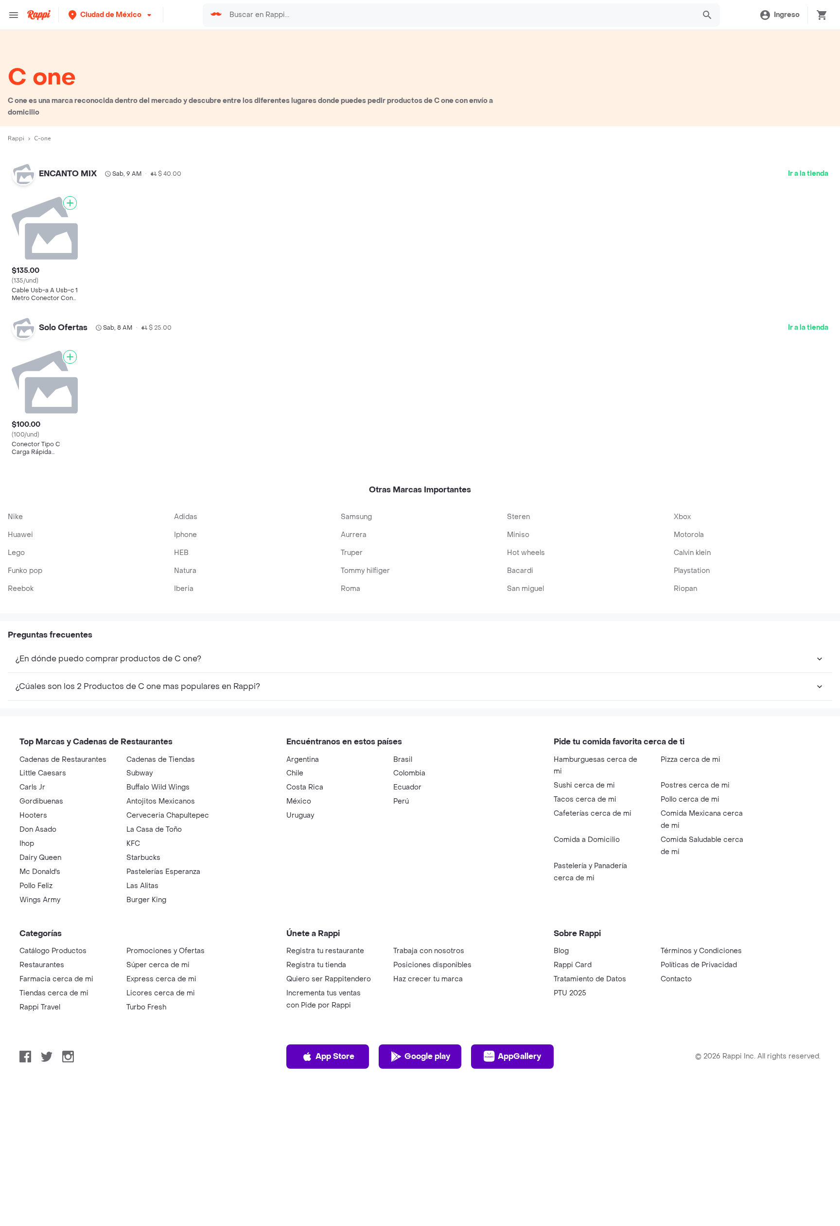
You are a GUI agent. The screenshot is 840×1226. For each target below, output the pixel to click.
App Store (334, 1204)
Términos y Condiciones (701, 1098)
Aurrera (354, 682)
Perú (401, 949)
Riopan (685, 736)
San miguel (525, 736)
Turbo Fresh (146, 1154)
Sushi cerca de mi (584, 933)
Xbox (682, 664)
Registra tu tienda (316, 1112)
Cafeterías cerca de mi (592, 961)
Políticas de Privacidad (699, 1112)
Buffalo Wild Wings (158, 935)
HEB (181, 700)
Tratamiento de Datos (590, 1126)
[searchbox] (459, 15)
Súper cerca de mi (158, 1112)
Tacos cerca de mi (585, 947)
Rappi (16, 138)
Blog (561, 1098)
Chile (294, 920)
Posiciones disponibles (432, 1112)
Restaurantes (41, 1112)
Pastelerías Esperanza (163, 1019)
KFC (133, 991)
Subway (139, 920)
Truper (352, 700)
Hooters (33, 963)
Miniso (518, 682)
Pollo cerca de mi (690, 947)
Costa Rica (304, 935)
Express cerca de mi (161, 1126)
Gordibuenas (41, 949)
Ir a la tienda (808, 173)
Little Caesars (42, 920)
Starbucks (143, 1005)
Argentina (302, 907)
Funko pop (25, 718)
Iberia (183, 736)
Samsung (356, 664)
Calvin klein (692, 700)
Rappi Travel (39, 1154)
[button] (111, 14)
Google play (427, 1204)
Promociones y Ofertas (165, 1098)
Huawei (20, 682)
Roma (350, 736)
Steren (518, 664)
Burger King (146, 1047)
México (298, 949)
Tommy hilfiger (365, 718)
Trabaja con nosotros (428, 1098)
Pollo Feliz (35, 1033)
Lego (16, 700)
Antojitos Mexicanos (160, 949)
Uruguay (300, 963)
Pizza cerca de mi (690, 907)
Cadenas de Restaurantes (62, 907)
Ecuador (407, 935)
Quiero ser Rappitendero (328, 1126)
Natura (185, 718)
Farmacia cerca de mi (56, 1126)
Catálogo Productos (53, 1098)
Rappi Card (573, 1112)
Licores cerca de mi (160, 1140)
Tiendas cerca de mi (53, 1140)
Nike (15, 664)
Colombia (409, 920)
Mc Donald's (39, 1019)
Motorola (689, 682)
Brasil (402, 907)
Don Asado (37, 977)
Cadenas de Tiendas (160, 907)
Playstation (692, 718)
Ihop (26, 991)
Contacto (676, 1126)
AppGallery (519, 1204)
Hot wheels (526, 700)
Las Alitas (142, 1033)
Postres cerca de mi (695, 933)
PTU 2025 (570, 1140)
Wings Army (39, 1047)
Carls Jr (32, 935)
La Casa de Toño (154, 977)
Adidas (185, 664)
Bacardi (520, 718)
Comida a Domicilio (587, 987)
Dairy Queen (40, 1005)
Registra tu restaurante (325, 1098)
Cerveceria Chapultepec (167, 963)
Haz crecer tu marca (428, 1126)
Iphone (185, 682)
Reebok (21, 736)
